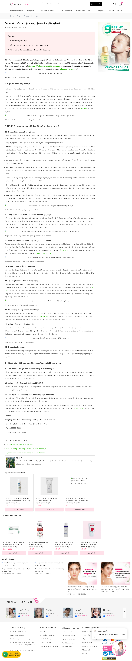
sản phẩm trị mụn (79, 408)
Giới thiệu (43, 631)
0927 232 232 (17, 635)
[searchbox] (72, 4)
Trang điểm (30, 11)
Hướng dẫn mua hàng (68, 636)
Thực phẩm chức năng (47, 11)
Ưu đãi (111, 11)
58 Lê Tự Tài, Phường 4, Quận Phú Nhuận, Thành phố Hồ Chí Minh (22, 645)
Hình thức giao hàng (68, 639)
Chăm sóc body (65, 11)
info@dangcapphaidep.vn (21, 639)
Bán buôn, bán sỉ (66, 647)
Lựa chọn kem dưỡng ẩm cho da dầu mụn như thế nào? (25, 453)
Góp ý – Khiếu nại (45, 639)
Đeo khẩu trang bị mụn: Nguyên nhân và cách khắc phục (26, 449)
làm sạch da (64, 250)
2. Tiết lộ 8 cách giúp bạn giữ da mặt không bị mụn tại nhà (28, 45)
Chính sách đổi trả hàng (47, 635)
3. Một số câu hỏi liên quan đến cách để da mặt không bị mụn (29, 50)
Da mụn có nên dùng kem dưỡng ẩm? (19, 444)
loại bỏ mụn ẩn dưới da (43, 253)
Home (12, 16)
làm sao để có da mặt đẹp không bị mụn (44, 66)
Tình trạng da (28, 16)
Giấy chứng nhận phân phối (49, 646)
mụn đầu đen (43, 316)
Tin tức (119, 11)
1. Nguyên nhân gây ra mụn (17, 41)
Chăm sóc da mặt (15, 11)
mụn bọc (84, 108)
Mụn (36, 16)
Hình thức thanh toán (68, 643)
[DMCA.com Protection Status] (112, 658)
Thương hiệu (100, 11)
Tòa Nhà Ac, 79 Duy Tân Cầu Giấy (23, 651)
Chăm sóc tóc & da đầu (82, 11)
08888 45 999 (18, 631)
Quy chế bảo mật (45, 643)
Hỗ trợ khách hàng (67, 632)
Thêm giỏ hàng (14, 553)
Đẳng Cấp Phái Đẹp (67, 69)
